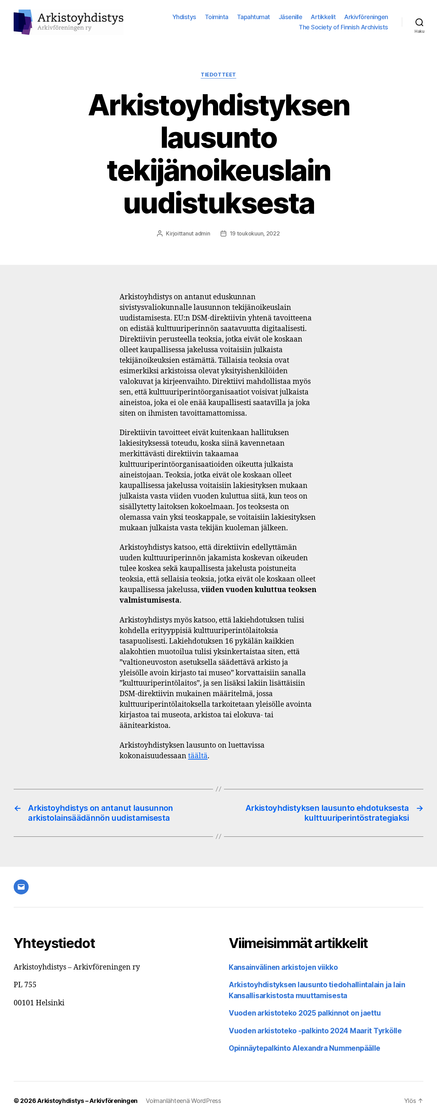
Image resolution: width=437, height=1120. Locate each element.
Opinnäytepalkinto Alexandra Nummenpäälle (304, 1048)
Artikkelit (323, 16)
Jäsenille (290, 16)
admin (202, 233)
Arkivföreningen (366, 16)
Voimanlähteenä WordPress (183, 1100)
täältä (198, 756)
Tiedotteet (218, 75)
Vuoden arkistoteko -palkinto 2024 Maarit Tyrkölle (315, 1030)
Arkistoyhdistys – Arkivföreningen (87, 1100)
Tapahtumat (253, 16)
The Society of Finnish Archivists (343, 27)
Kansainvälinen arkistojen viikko (283, 967)
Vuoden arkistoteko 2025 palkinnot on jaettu (305, 1013)
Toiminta (216, 16)
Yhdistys (184, 16)
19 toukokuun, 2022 (255, 233)
